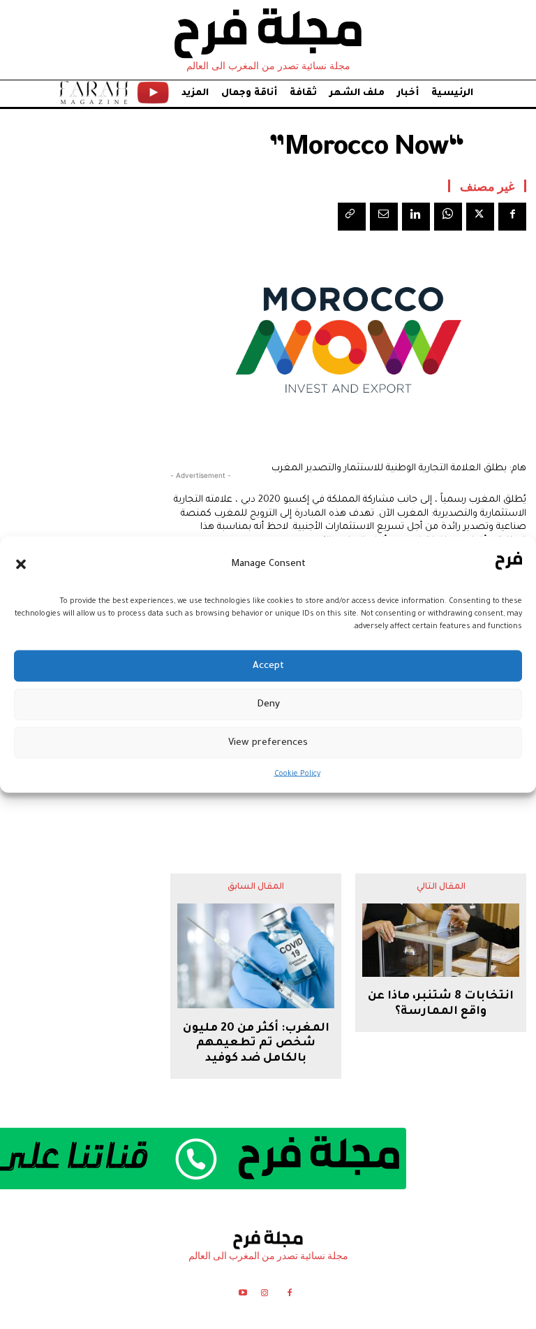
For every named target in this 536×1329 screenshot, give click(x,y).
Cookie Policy (297, 774)
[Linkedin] (416, 217)
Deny (268, 704)
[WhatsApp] (448, 217)
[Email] (384, 217)
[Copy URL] (352, 217)
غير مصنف (487, 186)
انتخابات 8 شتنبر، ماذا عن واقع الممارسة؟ (441, 1004)
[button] (21, 564)
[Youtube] (242, 1295)
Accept (268, 665)
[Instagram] (264, 1295)
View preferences (268, 742)
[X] (480, 217)
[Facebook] (512, 217)
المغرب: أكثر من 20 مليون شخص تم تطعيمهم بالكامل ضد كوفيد (256, 1043)
